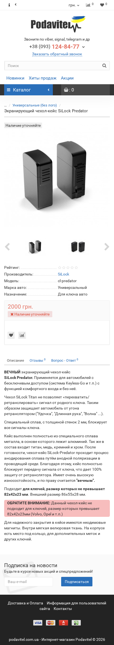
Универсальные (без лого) (34, 105)
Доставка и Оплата (25, 603)
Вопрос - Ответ (64, 360)
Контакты (63, 608)
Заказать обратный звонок (57, 54)
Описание (15, 360)
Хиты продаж (42, 78)
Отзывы (38, 360)
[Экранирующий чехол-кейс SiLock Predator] (35, 246)
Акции (67, 78)
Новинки (15, 78)
